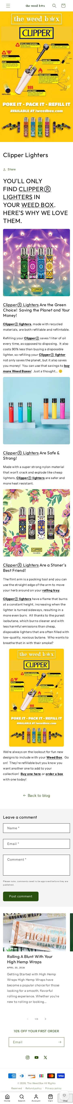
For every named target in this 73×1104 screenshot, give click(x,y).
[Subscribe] (59, 1042)
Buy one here (31, 774)
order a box (54, 774)
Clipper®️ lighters (17, 324)
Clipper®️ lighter (52, 355)
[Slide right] (45, 1018)
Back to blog (39, 795)
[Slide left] (27, 1018)
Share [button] (12, 169)
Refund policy (34, 1088)
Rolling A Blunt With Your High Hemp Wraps (30, 959)
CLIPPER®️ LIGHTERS (27, 193)
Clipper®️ (32, 338)
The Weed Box (35, 1083)
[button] (8, 5)
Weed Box (54, 757)
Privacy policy (53, 1088)
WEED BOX (37, 205)
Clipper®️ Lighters (21, 304)
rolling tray (50, 590)
